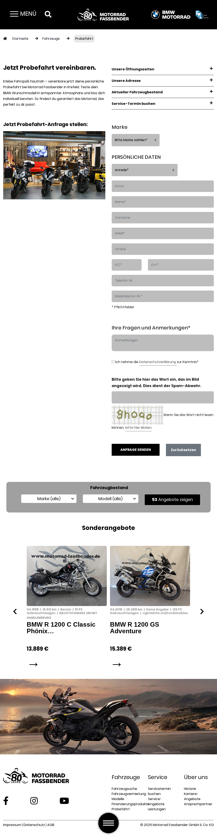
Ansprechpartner (198, 804)
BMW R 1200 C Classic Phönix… (61, 627)
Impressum (12, 824)
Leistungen (157, 809)
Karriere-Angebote (192, 796)
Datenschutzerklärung (158, 361)
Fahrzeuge (51, 38)
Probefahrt (84, 38)
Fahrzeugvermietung (129, 793)
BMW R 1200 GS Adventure (134, 627)
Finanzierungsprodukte (130, 804)
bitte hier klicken (138, 427)
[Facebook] (5, 800)
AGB (50, 824)
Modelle (118, 798)
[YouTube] (64, 800)
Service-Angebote (156, 801)
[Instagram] (34, 800)
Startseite (20, 38)
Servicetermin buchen (159, 791)
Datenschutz (34, 824)
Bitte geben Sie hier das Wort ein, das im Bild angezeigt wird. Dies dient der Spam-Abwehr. (156, 382)
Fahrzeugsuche (124, 788)
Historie (190, 788)
